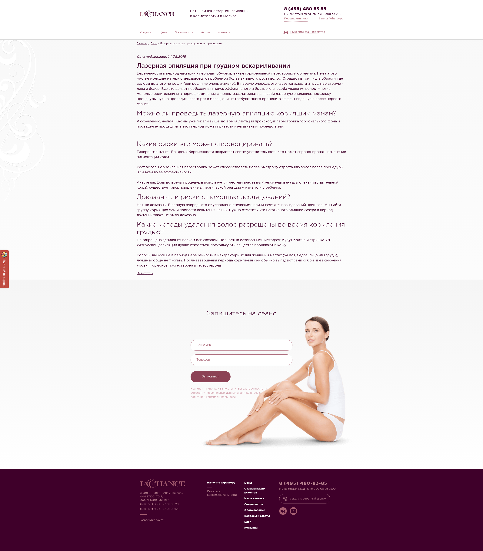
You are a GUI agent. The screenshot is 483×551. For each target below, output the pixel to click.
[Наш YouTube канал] (293, 511)
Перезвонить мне (296, 19)
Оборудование (254, 510)
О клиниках (183, 32)
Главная (142, 44)
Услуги (144, 32)
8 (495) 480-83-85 (303, 483)
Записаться (210, 376)
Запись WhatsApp (331, 19)
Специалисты (253, 504)
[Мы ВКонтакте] (283, 511)
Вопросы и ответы (257, 516)
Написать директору (221, 483)
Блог (154, 44)
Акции (205, 32)
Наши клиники (254, 498)
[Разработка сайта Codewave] (176, 519)
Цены (163, 32)
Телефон (203, 359)
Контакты (224, 32)
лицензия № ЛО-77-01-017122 (159, 509)
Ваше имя (204, 345)
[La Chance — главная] (157, 13)
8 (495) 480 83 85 (305, 9)
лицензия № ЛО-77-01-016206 (160, 504)
